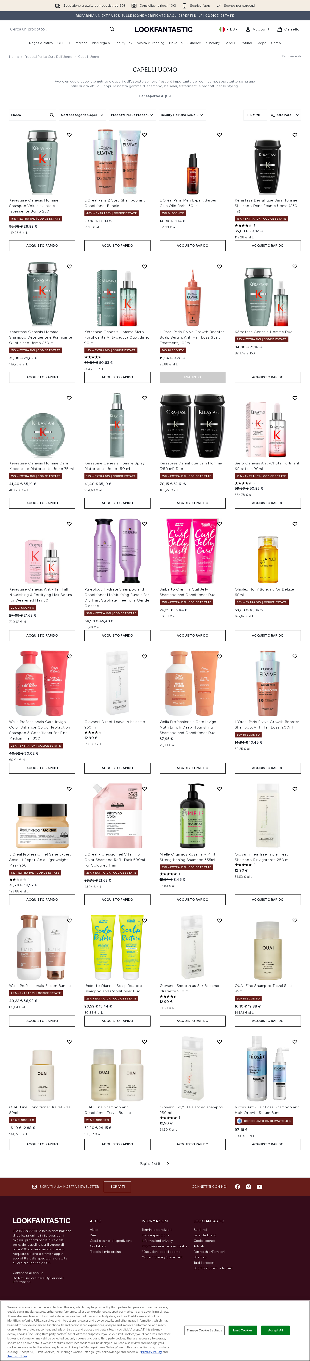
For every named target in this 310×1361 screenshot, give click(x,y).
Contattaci (98, 1246)
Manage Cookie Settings (204, 1330)
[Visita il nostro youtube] (259, 1186)
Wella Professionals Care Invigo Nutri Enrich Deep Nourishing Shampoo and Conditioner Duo (188, 727)
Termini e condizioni (157, 1230)
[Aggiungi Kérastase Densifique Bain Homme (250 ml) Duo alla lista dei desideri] (219, 397)
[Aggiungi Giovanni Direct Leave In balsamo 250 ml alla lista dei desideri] (144, 656)
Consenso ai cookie (28, 1273)
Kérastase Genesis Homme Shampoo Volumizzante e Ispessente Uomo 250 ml (33, 205)
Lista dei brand (205, 1235)
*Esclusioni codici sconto (161, 1252)
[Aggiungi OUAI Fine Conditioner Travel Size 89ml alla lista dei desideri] (69, 1041)
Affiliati (199, 1246)
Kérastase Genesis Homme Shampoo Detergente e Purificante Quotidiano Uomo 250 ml (40, 337)
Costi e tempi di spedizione (111, 1241)
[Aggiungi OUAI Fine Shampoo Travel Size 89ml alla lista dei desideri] (294, 920)
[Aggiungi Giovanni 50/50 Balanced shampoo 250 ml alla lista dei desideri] (219, 1041)
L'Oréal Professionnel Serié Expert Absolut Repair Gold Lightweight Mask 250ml (40, 859)
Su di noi (200, 1230)
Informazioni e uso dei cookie (164, 1246)
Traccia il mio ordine (105, 1252)
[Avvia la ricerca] (112, 29)
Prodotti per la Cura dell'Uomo (48, 57)
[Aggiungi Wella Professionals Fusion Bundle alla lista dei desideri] (69, 920)
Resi (93, 1235)
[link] (257, 29)
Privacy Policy (151, 1352)
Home (14, 57)
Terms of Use (17, 1356)
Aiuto (94, 1230)
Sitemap (200, 1257)
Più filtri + (255, 115)
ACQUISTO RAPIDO (42, 246)
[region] (155, 1330)
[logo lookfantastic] (164, 29)
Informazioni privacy (157, 1241)
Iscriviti (117, 1187)
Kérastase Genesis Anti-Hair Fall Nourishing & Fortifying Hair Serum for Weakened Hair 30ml (40, 594)
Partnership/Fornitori (209, 1252)
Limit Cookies (243, 1330)
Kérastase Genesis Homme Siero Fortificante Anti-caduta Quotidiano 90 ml (117, 337)
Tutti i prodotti (204, 1263)
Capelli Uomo (155, 70)
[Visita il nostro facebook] (237, 1186)
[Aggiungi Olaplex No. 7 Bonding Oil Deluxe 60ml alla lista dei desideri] (294, 523)
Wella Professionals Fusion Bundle (40, 985)
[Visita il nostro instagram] (248, 1186)
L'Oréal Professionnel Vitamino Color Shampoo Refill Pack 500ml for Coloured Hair (114, 859)
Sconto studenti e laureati (214, 1268)
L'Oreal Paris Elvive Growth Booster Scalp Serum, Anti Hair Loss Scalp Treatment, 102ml (192, 337)
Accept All (275, 1330)
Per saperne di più (155, 96)
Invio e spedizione (156, 1235)
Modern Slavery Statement (162, 1257)
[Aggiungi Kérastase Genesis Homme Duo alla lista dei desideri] (294, 266)
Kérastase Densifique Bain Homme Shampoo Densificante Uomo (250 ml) (266, 205)
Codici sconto (204, 1241)
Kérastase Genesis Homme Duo (264, 332)
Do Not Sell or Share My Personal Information (38, 1280)
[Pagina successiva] (168, 1163)
